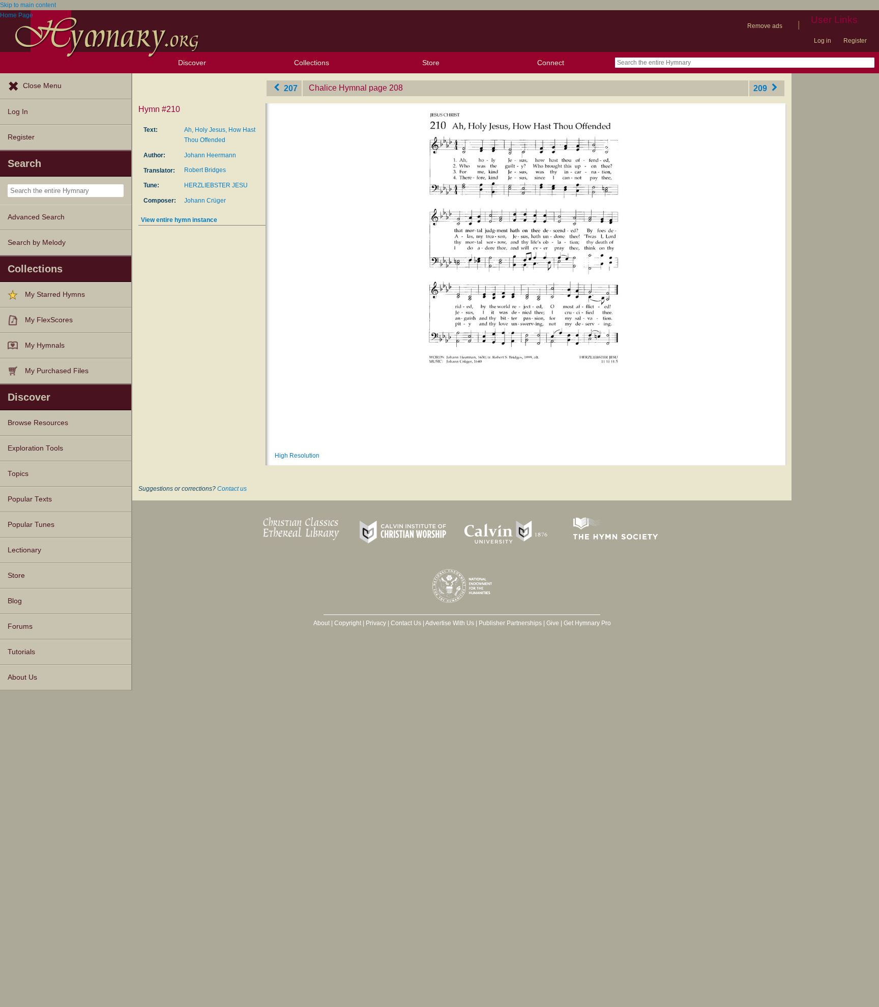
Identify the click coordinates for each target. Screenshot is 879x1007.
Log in (822, 40)
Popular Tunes (31, 524)
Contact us (232, 488)
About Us (22, 677)
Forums (20, 626)
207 (290, 87)
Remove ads (764, 26)
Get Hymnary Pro (587, 623)
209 (761, 87)
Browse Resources (38, 423)
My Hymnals (45, 345)
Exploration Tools (35, 448)
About (321, 623)
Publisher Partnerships (510, 623)
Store (431, 63)
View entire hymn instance (179, 219)
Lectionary (24, 550)
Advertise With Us (449, 623)
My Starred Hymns (55, 294)
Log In (18, 112)
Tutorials (21, 652)
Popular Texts (30, 499)
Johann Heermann (210, 155)
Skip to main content (28, 5)
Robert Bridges (205, 170)
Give (552, 623)
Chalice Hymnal (338, 87)
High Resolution (297, 455)
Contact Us (406, 623)
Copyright (347, 623)
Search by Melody (37, 242)
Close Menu (42, 86)
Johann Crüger (205, 200)
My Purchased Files (57, 371)
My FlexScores (49, 320)
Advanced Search (36, 217)
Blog (15, 601)
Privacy (376, 623)
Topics (18, 474)
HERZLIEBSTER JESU (216, 185)
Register (855, 40)
